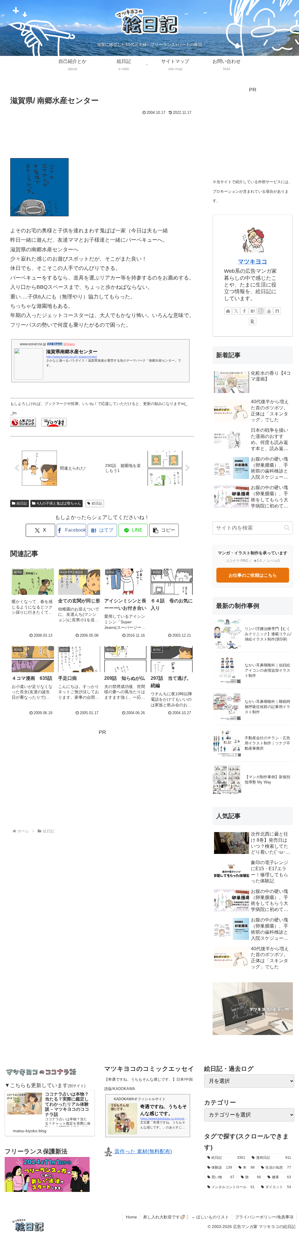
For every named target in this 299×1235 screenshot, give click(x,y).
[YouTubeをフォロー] (269, 311)
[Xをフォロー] (236, 311)
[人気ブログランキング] (23, 422)
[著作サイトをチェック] (228, 311)
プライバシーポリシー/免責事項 (264, 1217)
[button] (164, 530)
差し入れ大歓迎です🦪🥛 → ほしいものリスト (186, 1217)
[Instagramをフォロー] (261, 311)
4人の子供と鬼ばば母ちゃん (59, 503)
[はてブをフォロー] (252, 311)
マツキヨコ (252, 261)
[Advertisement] (102, 134)
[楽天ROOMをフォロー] (252, 321)
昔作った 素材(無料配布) (142, 1151)
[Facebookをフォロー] (244, 311)
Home (131, 1217)
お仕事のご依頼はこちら (253, 575)
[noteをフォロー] (277, 311)
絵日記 (22, 503)
